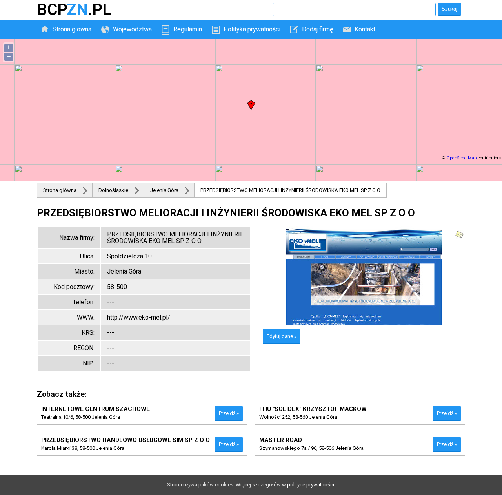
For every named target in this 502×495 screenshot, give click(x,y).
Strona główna (72, 29)
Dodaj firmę (317, 29)
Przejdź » (229, 413)
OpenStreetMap (462, 158)
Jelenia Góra (164, 190)
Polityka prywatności (252, 29)
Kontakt (365, 29)
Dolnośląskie (113, 190)
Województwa (132, 29)
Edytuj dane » (281, 336)
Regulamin (187, 29)
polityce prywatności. (311, 485)
